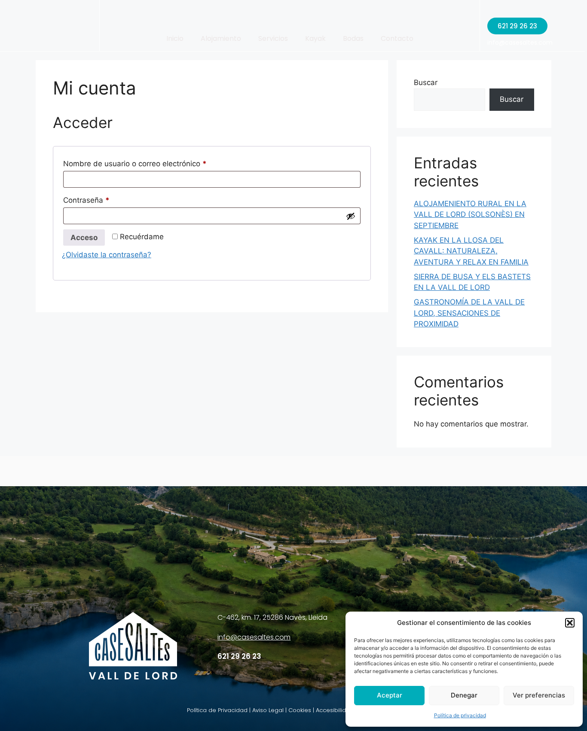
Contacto (397, 38)
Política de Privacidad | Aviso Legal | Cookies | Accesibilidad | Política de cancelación (306, 710)
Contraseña (105, 198)
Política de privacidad (460, 715)
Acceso (84, 237)
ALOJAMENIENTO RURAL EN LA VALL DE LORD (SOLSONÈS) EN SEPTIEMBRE (470, 214)
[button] (570, 622)
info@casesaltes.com (520, 42)
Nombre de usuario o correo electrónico (153, 162)
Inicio (174, 38)
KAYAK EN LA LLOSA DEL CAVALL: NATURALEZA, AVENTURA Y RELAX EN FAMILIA (471, 251)
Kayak (315, 38)
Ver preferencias (539, 695)
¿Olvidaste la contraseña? (106, 254)
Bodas (353, 38)
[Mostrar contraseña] (350, 216)
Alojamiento (221, 38)
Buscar (425, 82)
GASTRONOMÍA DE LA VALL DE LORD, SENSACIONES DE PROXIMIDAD (469, 313)
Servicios (273, 38)
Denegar (464, 695)
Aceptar (389, 695)
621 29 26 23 (239, 656)
